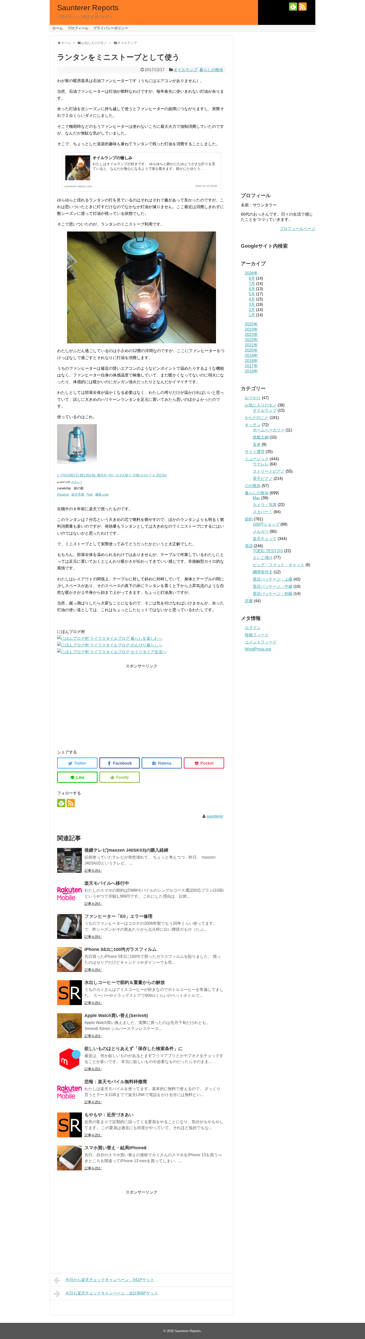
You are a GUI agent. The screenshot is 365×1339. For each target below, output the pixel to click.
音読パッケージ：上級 (272, 579)
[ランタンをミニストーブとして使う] (162, 763)
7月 (252, 283)
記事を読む (93, 871)
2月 (252, 310)
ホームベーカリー (269, 430)
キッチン (253, 425)
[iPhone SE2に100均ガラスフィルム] (69, 959)
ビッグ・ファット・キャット (278, 565)
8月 (252, 278)
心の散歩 (253, 486)
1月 (252, 315)
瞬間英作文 (263, 572)
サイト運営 (255, 452)
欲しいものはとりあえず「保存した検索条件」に (133, 1048)
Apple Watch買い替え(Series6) (116, 1015)
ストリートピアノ (269, 471)
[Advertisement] (141, 704)
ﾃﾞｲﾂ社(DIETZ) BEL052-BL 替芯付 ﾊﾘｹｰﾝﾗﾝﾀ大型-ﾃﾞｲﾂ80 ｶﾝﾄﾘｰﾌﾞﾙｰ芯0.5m (112, 475)
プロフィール (78, 28)
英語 (249, 546)
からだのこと (257, 418)
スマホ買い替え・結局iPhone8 (115, 1147)
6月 (252, 289)
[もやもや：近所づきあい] (69, 1124)
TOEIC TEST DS (268, 551)
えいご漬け (263, 557)
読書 (249, 601)
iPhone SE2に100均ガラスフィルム (120, 949)
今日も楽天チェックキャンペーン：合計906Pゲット (111, 1293)
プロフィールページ (297, 229)
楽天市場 (77, 494)
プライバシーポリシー (110, 28)
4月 (252, 299)
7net (89, 494)
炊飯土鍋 (261, 437)
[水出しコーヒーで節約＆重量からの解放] (69, 992)
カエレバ (76, 482)
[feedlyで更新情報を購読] (293, 6)
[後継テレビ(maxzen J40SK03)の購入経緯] (69, 860)
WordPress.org (258, 649)
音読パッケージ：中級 (272, 586)
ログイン (253, 628)
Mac (256, 498)
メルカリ (261, 531)
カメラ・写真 (265, 505)
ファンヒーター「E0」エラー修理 (118, 916)
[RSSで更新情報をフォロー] (302, 6)
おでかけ (253, 398)
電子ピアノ (263, 478)
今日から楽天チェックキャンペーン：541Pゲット (109, 1280)
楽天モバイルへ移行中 (106, 883)
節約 (249, 519)
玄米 (257, 444)
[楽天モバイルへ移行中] (69, 893)
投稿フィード (257, 635)
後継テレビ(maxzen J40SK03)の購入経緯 (126, 850)
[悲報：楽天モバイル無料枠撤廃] (69, 1091)
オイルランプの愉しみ (112, 158)
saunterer (215, 816)
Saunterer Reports (87, 7)
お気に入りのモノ (261, 405)
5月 (252, 294)
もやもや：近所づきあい (109, 1114)
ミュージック (257, 459)
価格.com (102, 494)
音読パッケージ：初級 (272, 594)
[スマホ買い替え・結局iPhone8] (69, 1158)
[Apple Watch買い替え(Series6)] (69, 1025)
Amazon (63, 494)
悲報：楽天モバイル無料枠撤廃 (115, 1081)
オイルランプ (185, 70)
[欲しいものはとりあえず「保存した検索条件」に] (69, 1058)
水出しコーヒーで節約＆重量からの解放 (124, 982)
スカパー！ (263, 512)
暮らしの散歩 (211, 70)
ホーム (57, 28)
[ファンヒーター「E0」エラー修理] (69, 926)
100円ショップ (266, 524)
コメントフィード (261, 642)
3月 (252, 304)
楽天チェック (265, 539)
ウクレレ (261, 464)
